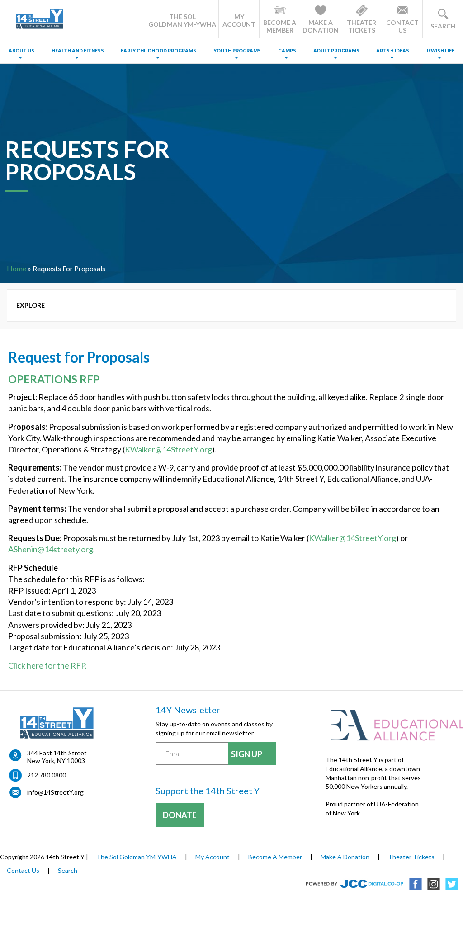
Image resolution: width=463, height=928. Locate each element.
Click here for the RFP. (47, 665)
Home (16, 268)
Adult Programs (336, 50)
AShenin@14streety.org (50, 549)
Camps (287, 50)
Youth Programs (237, 50)
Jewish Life (440, 50)
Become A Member (275, 857)
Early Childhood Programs (158, 50)
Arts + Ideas (392, 50)
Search (67, 870)
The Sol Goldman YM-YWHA (136, 857)
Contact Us (23, 870)
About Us (21, 50)
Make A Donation (345, 857)
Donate (180, 815)
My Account (212, 857)
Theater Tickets (411, 857)
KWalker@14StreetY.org (168, 449)
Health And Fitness (78, 50)
